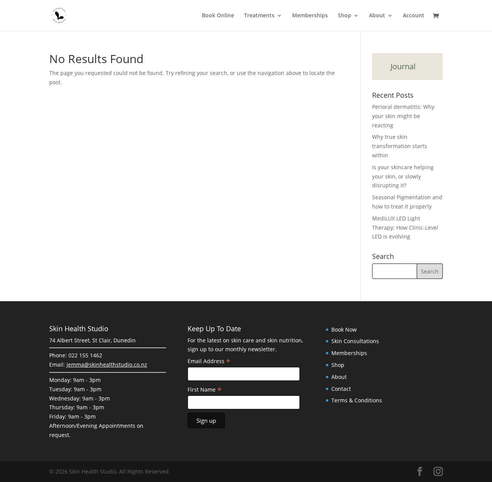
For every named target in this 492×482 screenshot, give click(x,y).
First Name (205, 389)
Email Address (209, 361)
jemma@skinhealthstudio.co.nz (106, 364)
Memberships (310, 16)
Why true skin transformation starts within (399, 146)
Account (413, 16)
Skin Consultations (355, 341)
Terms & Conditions (356, 400)
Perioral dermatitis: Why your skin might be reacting (403, 116)
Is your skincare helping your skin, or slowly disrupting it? (403, 176)
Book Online (218, 16)
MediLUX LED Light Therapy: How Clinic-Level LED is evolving (405, 227)
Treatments (259, 16)
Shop (344, 16)
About (377, 16)
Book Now (344, 329)
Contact (341, 388)
